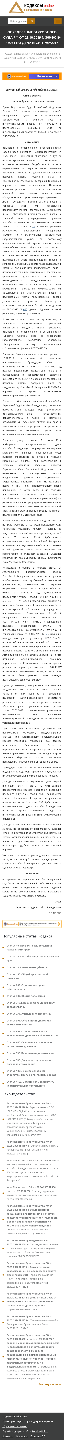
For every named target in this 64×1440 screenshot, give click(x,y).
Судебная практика (16, 53)
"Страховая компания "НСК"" (31, 1301)
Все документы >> (50, 1384)
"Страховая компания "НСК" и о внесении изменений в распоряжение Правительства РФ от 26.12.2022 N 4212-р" (31, 1274)
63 (47, 634)
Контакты (7, 1436)
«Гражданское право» (14, 1426)
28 (33, 226)
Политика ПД (37, 1436)
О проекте (22, 1436)
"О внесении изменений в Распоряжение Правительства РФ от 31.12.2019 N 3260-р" (32, 1147)
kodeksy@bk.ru (40, 1431)
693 (25, 309)
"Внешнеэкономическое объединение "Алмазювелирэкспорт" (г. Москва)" (32, 1219)
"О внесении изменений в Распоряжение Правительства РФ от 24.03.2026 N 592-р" (32, 1322)
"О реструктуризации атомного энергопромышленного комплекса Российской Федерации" (32, 1193)
